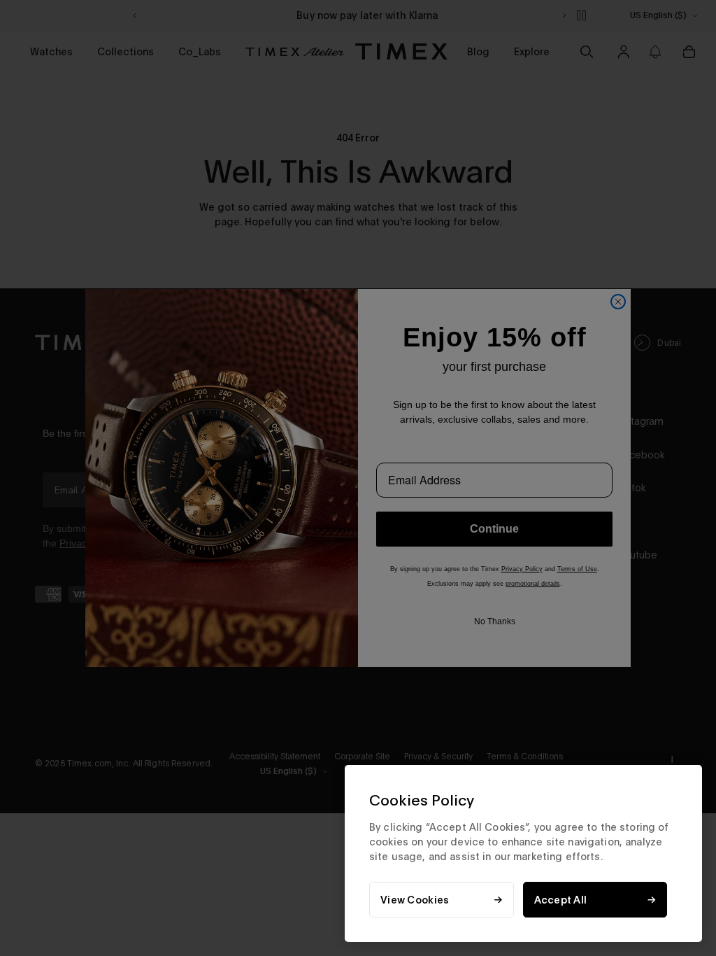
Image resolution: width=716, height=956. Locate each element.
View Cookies (414, 899)
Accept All (560, 899)
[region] (523, 853)
